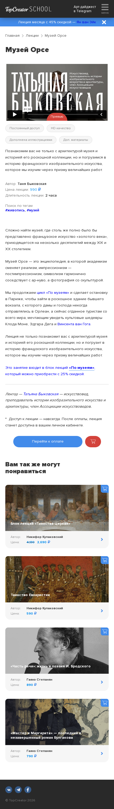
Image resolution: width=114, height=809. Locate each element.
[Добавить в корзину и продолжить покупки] (93, 441)
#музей (33, 210)
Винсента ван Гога (74, 324)
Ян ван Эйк (86, 22)
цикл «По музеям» (53, 292)
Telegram (83, 11)
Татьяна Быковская (40, 394)
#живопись (15, 210)
